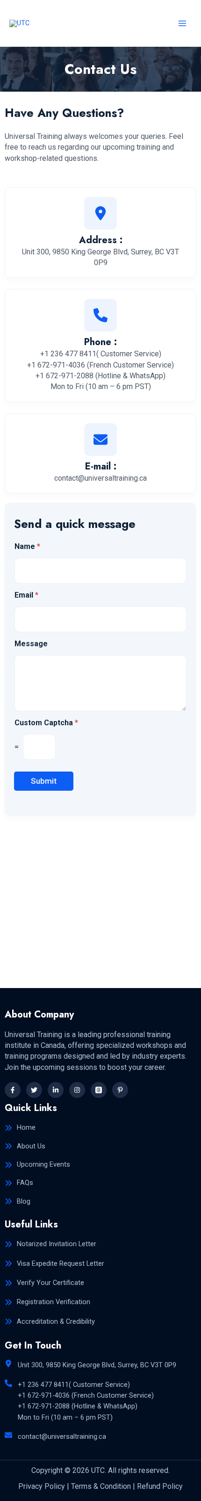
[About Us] (25, 1146)
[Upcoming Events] (37, 1164)
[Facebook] (13, 1090)
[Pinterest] (120, 1090)
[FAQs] (19, 1182)
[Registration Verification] (47, 1302)
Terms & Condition (101, 1486)
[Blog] (17, 1201)
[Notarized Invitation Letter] (50, 1244)
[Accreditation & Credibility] (50, 1321)
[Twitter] (34, 1090)
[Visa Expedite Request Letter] (54, 1263)
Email (26, 595)
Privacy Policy (41, 1486)
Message (31, 643)
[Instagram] (77, 1090)
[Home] (20, 1127)
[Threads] (99, 1090)
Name (27, 546)
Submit (44, 781)
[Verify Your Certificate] (44, 1282)
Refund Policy (160, 1486)
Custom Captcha (46, 722)
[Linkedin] (56, 1090)
